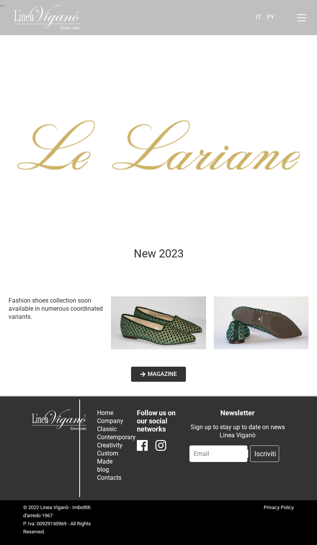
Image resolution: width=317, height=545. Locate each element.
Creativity (110, 445)
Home (105, 412)
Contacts (109, 477)
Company (110, 421)
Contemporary (116, 437)
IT (258, 17)
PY (270, 17)
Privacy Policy (279, 507)
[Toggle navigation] (301, 17)
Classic (107, 429)
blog (103, 469)
